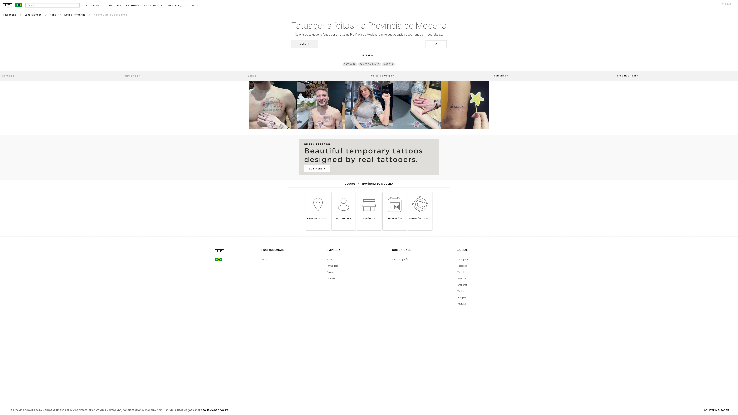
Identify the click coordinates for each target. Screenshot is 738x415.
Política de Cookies (215, 410)
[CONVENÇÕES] (394, 192)
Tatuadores (113, 5)
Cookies (330, 272)
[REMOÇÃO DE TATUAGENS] (420, 192)
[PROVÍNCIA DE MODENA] (318, 192)
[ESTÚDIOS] (369, 192)
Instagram (462, 259)
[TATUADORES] (343, 192)
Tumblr (461, 272)
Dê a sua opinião (400, 259)
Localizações (177, 5)
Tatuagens (92, 5)
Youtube (461, 304)
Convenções (153, 5)
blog (195, 5)
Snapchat (462, 285)
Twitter (460, 291)
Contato (331, 278)
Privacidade (332, 266)
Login (264, 259)
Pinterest (461, 278)
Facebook (462, 266)
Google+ (461, 297)
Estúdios (133, 5)
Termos (330, 259)
